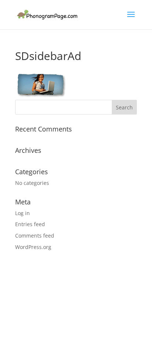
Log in (22, 213)
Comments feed (34, 235)
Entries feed (30, 224)
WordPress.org (33, 246)
